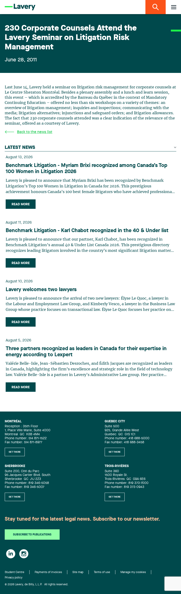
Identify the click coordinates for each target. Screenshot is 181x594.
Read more (21, 204)
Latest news (20, 147)
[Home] (20, 7)
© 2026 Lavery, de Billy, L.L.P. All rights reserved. (36, 584)
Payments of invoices (48, 572)
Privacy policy (13, 577)
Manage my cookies (133, 572)
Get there (15, 452)
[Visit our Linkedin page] (10, 553)
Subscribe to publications (32, 534)
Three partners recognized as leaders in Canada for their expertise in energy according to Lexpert (86, 351)
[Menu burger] (173, 7)
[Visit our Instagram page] (24, 553)
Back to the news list (34, 132)
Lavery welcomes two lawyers (41, 289)
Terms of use (102, 572)
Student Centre (14, 572)
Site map (77, 572)
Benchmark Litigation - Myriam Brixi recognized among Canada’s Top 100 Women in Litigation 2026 (86, 168)
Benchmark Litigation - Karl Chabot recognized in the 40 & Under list (87, 230)
